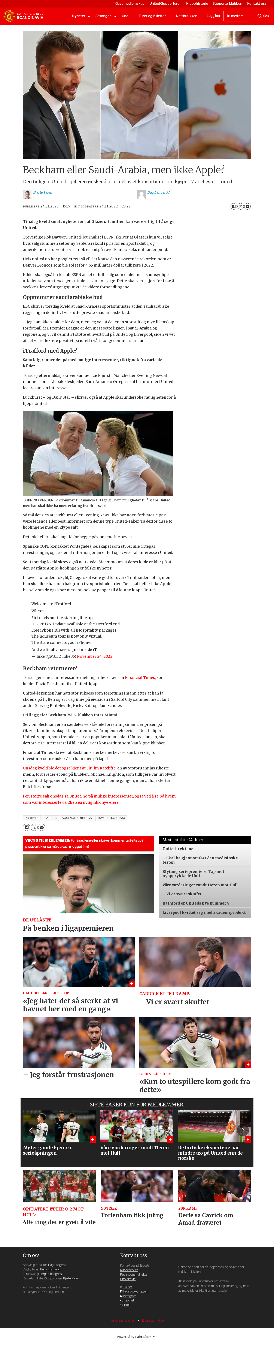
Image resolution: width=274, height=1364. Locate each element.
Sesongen (103, 16)
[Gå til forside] (23, 16)
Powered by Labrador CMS (137, 1337)
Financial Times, (140, 677)
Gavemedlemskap (129, 3)
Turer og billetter (152, 16)
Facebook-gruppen (135, 1291)
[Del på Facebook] (234, 206)
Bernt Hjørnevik (50, 1269)
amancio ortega (77, 818)
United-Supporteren (165, 3)
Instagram (129, 1296)
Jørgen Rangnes (51, 1274)
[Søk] (259, 16)
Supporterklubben (227, 3)
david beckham (111, 818)
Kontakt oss (257, 3)
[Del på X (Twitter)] (240, 206)
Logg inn (213, 16)
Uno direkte (128, 1279)
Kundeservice (129, 1270)
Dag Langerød (57, 1265)
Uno (125, 16)
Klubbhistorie (197, 3)
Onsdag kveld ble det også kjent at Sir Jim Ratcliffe (69, 768)
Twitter (127, 1287)
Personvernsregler (123, 1320)
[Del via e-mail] (247, 206)
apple (51, 818)
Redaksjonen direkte (133, 1274)
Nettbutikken (186, 16)
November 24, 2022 (95, 656)
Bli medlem (235, 16)
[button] (31, 1130)
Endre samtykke (153, 1320)
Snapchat (128, 1300)
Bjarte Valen (71, 1278)
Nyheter (78, 16)
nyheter (33, 818)
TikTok (126, 1305)
